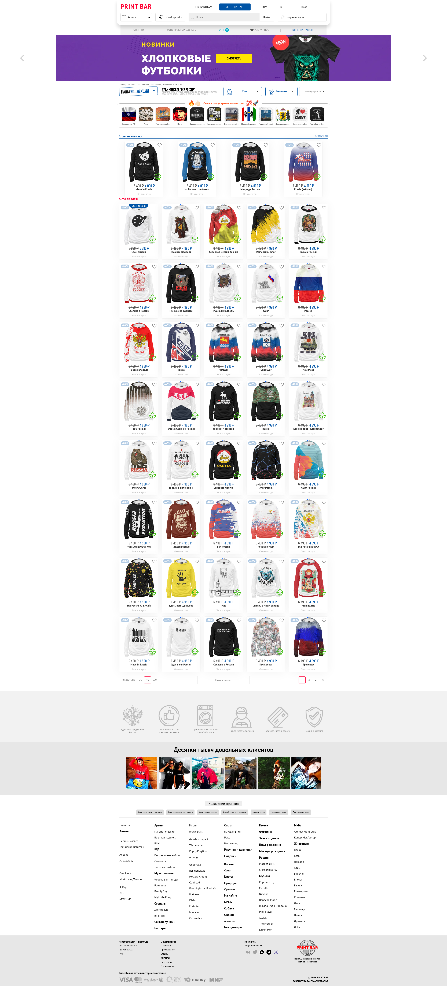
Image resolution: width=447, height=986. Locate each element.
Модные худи (259, 812)
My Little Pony (162, 897)
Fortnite (194, 906)
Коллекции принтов (223, 804)
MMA (297, 825)
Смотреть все (321, 136)
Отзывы (164, 954)
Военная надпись (165, 837)
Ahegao (124, 854)
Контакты (165, 958)
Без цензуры (233, 927)
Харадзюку (126, 860)
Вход (304, 7)
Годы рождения (270, 845)
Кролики (299, 897)
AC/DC (263, 917)
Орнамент (230, 889)
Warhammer (196, 845)
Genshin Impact (198, 839)
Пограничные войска (167, 855)
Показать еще (223, 680)
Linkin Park (265, 929)
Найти (266, 17)
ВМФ (157, 843)
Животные (301, 844)
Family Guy (160, 891)
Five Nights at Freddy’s (202, 888)
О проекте (166, 945)
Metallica (264, 888)
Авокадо (229, 921)
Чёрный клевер (128, 841)
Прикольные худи (301, 812)
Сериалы (160, 903)
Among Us (195, 857)
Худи (137, 84)
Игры (193, 825)
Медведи (299, 909)
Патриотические (164, 831)
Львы (297, 927)
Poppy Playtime (198, 851)
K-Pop (123, 887)
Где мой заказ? (126, 950)
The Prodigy (266, 923)
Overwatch (195, 918)
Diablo (193, 900)
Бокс (227, 837)
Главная (122, 84)
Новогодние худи (279, 812)
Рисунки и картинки (238, 850)
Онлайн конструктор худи (234, 812)
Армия (158, 825)
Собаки (229, 908)
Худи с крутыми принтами (150, 812)
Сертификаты (167, 966)
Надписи (230, 856)
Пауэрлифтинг (233, 831)
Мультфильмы (164, 873)
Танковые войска (164, 867)
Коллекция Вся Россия (172, 84)
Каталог (132, 17)
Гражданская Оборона (273, 906)
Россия (158, 84)
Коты (297, 855)
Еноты (298, 879)
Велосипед (230, 843)
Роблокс (194, 894)
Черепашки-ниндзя (166, 879)
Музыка (264, 876)
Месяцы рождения (272, 851)
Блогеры (160, 928)
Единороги (301, 891)
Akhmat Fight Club (305, 831)
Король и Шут (267, 882)
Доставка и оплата (128, 945)
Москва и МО (267, 863)
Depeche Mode (268, 900)
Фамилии (265, 832)
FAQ (121, 954)
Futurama (160, 885)
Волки (298, 850)
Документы (166, 962)
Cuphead (194, 882)
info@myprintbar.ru (253, 945)
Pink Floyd (265, 911)
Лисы (297, 903)
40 (147, 680)
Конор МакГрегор (305, 837)
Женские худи (147, 84)
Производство (168, 950)
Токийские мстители (131, 847)
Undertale (195, 864)
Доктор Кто (161, 909)
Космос (229, 864)
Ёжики (298, 885)
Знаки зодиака (269, 838)
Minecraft (194, 912)
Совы (297, 867)
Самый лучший (164, 922)
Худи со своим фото (208, 812)
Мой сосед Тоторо (130, 879)
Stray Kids (125, 899)
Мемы (228, 902)
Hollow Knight (198, 876)
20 (140, 679)
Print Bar (136, 6)
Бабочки (299, 873)
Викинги (159, 915)
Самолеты (160, 861)
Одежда (130, 84)
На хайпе (230, 895)
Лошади (299, 861)
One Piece (125, 873)
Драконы (299, 921)
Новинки (124, 825)
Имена (263, 825)
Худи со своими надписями (180, 812)
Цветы (228, 877)
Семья (227, 870)
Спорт (228, 825)
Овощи (229, 915)
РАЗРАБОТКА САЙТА (303, 981)
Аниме (124, 831)
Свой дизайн (174, 17)
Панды (298, 915)
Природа (230, 883)
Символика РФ (268, 869)
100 (154, 679)
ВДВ (156, 849)
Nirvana (263, 894)
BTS (121, 893)
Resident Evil (197, 870)
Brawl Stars (196, 831)
